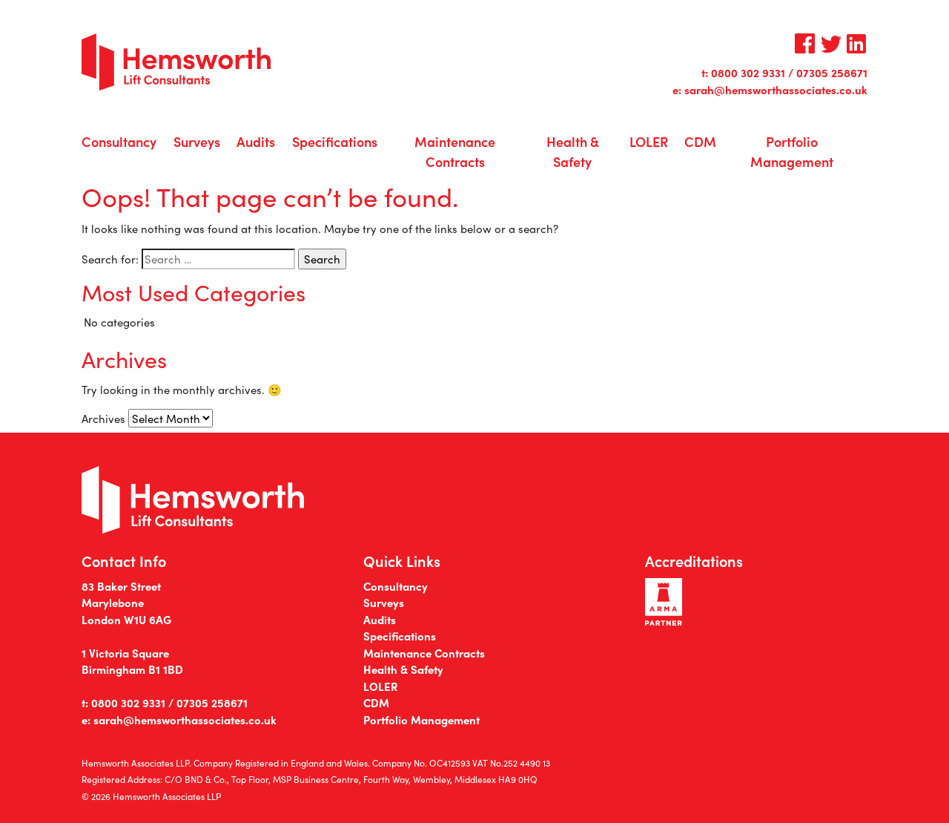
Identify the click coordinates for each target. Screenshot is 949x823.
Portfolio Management (791, 151)
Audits (256, 141)
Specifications (334, 141)
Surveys (196, 141)
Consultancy (119, 141)
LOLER (648, 141)
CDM (700, 141)
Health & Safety (572, 151)
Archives (103, 418)
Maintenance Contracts (454, 151)
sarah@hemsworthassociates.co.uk (775, 89)
